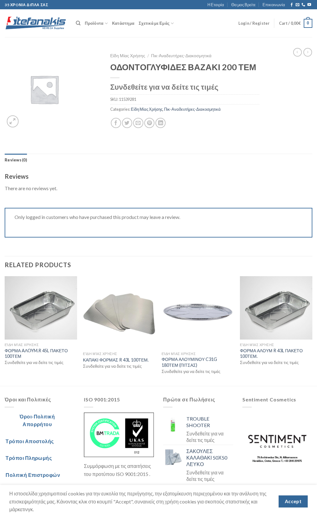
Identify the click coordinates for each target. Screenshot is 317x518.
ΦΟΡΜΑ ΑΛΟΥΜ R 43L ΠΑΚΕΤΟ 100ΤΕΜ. (271, 353)
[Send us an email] (297, 5)
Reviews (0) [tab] (16, 159)
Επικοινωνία (274, 4)
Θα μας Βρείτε (243, 4)
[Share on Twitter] (127, 123)
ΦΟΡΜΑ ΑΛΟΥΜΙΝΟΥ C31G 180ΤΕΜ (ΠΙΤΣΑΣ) (189, 362)
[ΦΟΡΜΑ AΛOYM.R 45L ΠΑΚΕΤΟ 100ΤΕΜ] (41, 308)
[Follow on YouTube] (309, 5)
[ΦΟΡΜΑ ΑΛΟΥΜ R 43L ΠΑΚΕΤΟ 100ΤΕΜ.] (276, 308)
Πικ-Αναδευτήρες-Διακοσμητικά (181, 55)
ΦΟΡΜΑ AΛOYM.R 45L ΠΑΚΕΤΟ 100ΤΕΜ (36, 353)
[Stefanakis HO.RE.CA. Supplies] (36, 23)
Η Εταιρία (215, 4)
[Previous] (5, 330)
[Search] (78, 23)
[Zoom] (13, 121)
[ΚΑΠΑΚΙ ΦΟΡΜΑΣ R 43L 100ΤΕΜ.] (119, 312)
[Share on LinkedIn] (160, 123)
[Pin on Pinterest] (149, 123)
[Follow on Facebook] (291, 5)
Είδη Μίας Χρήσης (127, 55)
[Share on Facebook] (116, 123)
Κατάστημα (123, 23)
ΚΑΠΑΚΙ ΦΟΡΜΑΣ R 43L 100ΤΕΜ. (116, 359)
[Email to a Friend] (138, 123)
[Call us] (303, 5)
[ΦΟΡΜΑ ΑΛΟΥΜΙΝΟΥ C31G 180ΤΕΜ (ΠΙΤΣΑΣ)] (198, 312)
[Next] (312, 330)
